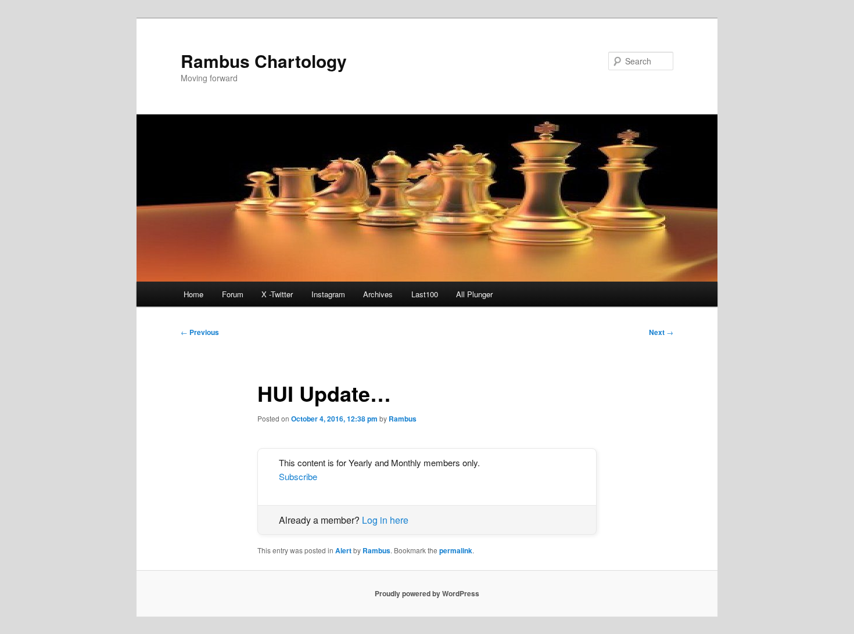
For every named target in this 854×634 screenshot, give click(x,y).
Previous (200, 332)
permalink (455, 550)
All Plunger (474, 294)
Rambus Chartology (264, 60)
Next (661, 332)
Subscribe (298, 476)
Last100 (424, 294)
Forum (232, 294)
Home (193, 294)
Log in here (385, 520)
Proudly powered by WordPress (427, 593)
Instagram (328, 294)
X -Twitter (277, 294)
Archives (378, 294)
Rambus (403, 418)
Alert (343, 550)
